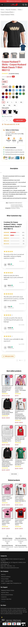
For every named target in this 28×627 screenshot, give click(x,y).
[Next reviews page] (24, 360)
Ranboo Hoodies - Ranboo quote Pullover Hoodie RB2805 (7, 412)
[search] (23, 5)
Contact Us (3, 597)
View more (14, 474)
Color (3, 84)
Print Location (5, 107)
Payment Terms (5, 592)
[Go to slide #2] (14, 55)
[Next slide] (25, 34)
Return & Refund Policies (7, 594)
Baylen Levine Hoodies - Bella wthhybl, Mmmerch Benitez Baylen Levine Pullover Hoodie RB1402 (7, 463)
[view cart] (26, 5)
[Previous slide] (3, 34)
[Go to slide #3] (22, 55)
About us (3, 574)
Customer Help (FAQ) (6, 599)
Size (3, 99)
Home (2, 9)
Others (19, 9)
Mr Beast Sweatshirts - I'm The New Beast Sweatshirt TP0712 (7, 439)
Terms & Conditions (5, 576)
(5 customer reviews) (14, 73)
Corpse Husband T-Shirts (7, 14)
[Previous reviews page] (17, 360)
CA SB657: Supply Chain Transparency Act (11, 583)
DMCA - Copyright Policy (7, 581)
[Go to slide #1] (6, 55)
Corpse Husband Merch (7, 12)
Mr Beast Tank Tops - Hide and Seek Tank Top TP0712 (20, 439)
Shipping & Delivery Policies (7, 590)
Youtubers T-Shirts (15, 208)
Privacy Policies (5, 578)
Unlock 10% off (3, 620)
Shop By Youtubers (11, 9)
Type (3, 79)
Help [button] (25, 625)
